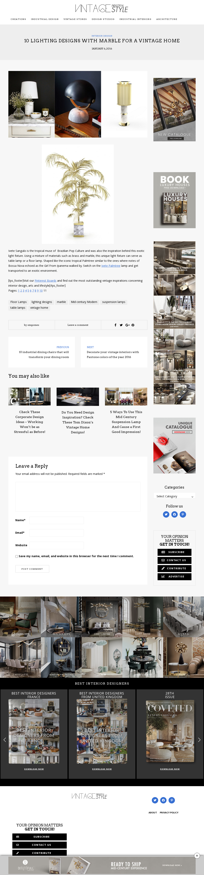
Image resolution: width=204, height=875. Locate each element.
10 (41, 291)
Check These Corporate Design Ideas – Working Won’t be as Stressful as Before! (29, 422)
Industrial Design (45, 19)
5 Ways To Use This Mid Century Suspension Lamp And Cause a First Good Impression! (126, 422)
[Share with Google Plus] (127, 325)
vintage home (39, 308)
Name (20, 520)
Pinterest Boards (45, 281)
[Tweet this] (121, 325)
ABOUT (153, 813)
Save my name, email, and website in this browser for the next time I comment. (76, 556)
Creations (18, 19)
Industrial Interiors (136, 19)
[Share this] (115, 325)
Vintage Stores (75, 19)
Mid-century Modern (84, 302)
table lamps (17, 308)
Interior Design (102, 36)
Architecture (166, 19)
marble (61, 302)
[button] (199, 739)
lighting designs (42, 302)
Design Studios (103, 19)
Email (20, 533)
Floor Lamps (18, 302)
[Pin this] (132, 325)
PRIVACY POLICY (169, 813)
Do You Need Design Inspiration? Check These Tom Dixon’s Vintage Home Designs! (78, 422)
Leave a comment (78, 324)
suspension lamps (113, 302)
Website (21, 545)
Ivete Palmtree (110, 266)
